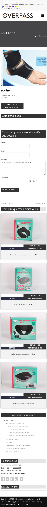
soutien (7, 203)
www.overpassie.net (13, 471)
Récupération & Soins (13, 423)
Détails (12, 249)
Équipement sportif (12, 439)
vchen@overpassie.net (16, 473)
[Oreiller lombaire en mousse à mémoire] (23, 343)
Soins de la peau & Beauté (15, 448)
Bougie (8, 442)
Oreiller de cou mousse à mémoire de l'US (23, 255)
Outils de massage (14, 429)
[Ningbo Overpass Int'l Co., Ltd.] (18, 18)
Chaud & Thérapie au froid (17, 433)
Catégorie (42, 36)
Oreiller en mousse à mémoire (23, 304)
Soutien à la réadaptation (16, 426)
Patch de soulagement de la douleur (20, 436)
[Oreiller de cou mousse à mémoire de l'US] (23, 244)
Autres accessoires (13, 451)
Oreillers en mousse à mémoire (17, 445)
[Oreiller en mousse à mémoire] (23, 293)
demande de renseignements (12, 106)
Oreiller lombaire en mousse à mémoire (24, 354)
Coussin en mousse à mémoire (23, 403)
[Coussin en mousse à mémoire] (23, 393)
